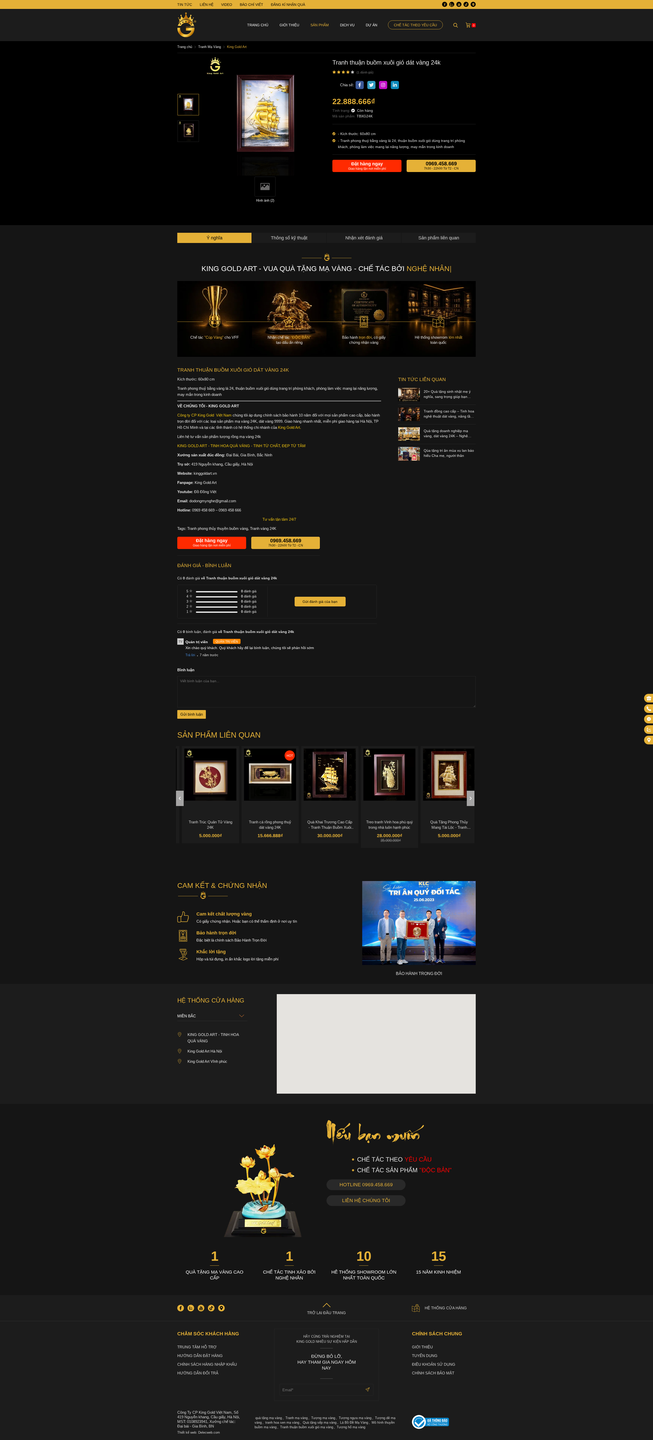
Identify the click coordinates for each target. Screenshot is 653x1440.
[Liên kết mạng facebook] (649, 719)
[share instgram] (383, 85)
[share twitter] (371, 85)
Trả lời (190, 655)
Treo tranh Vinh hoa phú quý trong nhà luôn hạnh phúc (385, 824)
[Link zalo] (451, 4)
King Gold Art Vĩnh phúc (207, 1061)
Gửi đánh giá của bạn (320, 602)
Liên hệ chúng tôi (366, 1200)
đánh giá (248, 591)
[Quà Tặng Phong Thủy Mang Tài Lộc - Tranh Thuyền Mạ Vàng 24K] (445, 775)
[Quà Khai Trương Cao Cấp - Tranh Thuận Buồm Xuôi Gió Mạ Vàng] (325, 775)
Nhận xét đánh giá (364, 237)
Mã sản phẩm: (344, 116)
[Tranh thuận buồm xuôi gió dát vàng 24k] (188, 105)
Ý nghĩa (214, 237)
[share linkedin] (395, 85)
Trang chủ (257, 25)
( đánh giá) (365, 72)
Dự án (371, 25)
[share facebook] (360, 85)
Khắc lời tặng (211, 951)
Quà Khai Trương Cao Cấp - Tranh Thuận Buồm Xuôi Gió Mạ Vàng (325, 824)
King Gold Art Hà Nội (204, 1051)
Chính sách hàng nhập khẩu (207, 1364)
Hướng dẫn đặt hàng (200, 1355)
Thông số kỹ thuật (289, 237)
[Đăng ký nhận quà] (649, 698)
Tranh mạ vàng (296, 1418)
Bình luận (185, 670)
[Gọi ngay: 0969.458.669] (649, 708)
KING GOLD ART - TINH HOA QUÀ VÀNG (213, 1037)
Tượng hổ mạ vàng (351, 1427)
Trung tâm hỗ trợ (197, 1347)
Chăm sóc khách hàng (208, 1333)
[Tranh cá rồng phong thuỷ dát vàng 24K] (266, 775)
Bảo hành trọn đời (216, 932)
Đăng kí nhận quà (288, 5)
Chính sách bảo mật (433, 1373)
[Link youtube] (458, 4)
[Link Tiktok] (466, 4)
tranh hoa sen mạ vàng (282, 1422)
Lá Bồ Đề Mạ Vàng (354, 1422)
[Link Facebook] (444, 4)
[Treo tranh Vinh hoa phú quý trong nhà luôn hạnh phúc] (385, 775)
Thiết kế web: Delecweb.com (198, 1432)
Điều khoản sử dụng (433, 1364)
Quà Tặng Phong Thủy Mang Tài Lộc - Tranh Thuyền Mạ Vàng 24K (444, 824)
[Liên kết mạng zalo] (649, 729)
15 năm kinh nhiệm (438, 1272)
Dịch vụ (347, 25)
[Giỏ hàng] (468, 25)
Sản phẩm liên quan (438, 237)
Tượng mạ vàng (323, 1418)
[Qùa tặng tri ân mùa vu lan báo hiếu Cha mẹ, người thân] (409, 459)
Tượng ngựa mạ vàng (355, 1418)
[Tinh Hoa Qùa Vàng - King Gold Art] (186, 25)
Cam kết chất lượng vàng (224, 914)
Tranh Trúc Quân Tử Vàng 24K (206, 824)
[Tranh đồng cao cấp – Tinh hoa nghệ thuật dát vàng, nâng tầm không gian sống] (409, 420)
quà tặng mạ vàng (268, 1418)
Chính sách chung (437, 1333)
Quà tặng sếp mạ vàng (319, 1422)
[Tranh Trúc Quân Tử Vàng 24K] (206, 775)
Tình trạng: (341, 110)
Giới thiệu (289, 25)
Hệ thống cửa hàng (446, 1308)
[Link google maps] (473, 4)
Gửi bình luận (191, 714)
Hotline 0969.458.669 (366, 1184)
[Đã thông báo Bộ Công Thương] (444, 1422)
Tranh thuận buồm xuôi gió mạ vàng (306, 1427)
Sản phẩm (319, 25)
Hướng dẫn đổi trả (197, 1373)
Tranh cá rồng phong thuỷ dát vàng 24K (265, 824)
